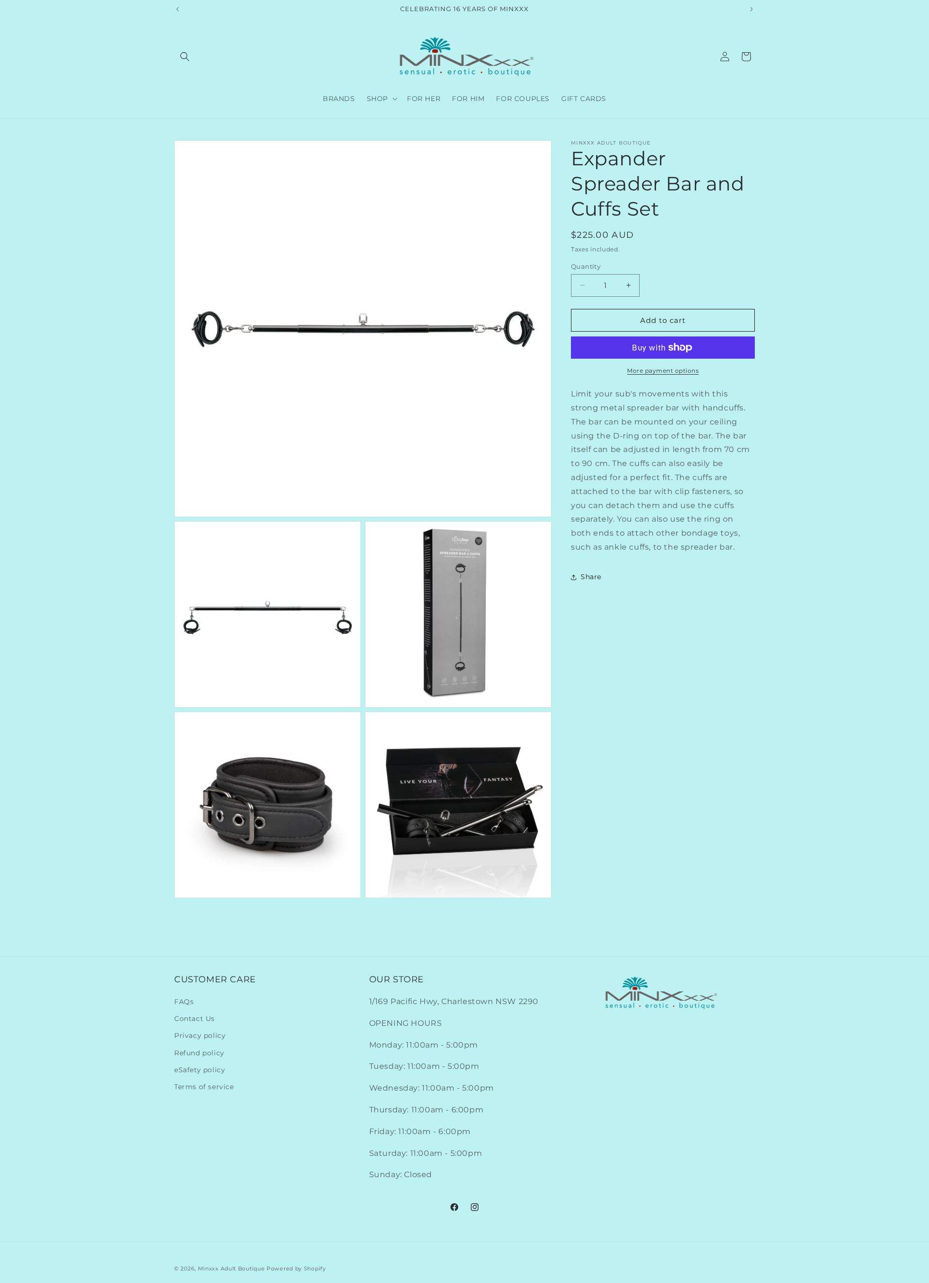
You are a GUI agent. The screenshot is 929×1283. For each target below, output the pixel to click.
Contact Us (194, 1019)
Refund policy (199, 1053)
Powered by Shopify (296, 1268)
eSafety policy (199, 1069)
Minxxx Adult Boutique (231, 1268)
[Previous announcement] (177, 9)
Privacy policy (199, 1036)
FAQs (184, 1001)
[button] (184, 56)
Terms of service (204, 1086)
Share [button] (591, 576)
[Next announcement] (751, 9)
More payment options (663, 370)
